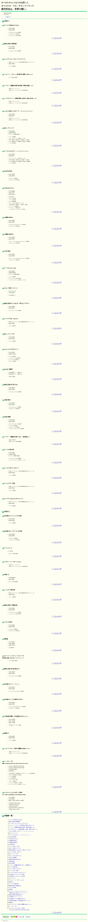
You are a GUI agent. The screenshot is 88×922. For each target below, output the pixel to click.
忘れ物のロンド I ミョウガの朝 (16, 874)
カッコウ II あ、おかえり (15, 852)
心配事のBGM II (13, 842)
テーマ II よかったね (14, 846)
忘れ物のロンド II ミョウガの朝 (17, 876)
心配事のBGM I (13, 840)
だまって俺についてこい (15, 848)
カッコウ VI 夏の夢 (13, 884)
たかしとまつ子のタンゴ (15, 855)
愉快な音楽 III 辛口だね (15, 859)
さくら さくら (12, 878)
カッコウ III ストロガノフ (15, 868)
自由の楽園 (12, 863)
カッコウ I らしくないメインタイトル (18, 823)
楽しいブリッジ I (13, 833)
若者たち (11, 882)
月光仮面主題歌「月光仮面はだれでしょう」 (20, 900)
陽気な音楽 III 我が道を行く (16, 895)
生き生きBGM (12, 837)
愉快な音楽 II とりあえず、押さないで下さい (20, 850)
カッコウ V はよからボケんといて (17, 872)
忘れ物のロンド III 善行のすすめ (17, 898)
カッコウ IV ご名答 (13, 870)
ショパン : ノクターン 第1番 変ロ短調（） (22, 825)
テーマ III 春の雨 (13, 867)
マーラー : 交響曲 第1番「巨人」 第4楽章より (20, 865)
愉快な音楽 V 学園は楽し (15, 885)
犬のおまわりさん (13, 838)
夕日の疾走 (12, 844)
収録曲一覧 (8, 17)
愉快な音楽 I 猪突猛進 (14, 821)
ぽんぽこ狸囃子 (13, 857)
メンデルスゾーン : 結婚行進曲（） (23, 829)
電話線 (10, 889)
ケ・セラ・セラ (13, 906)
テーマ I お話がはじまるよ (15, 819)
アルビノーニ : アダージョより (16, 880)
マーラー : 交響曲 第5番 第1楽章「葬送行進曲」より (22, 827)
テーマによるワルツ (20, 835)
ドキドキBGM (12, 887)
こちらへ (7, 920)
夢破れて (11, 902)
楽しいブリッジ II (13, 853)
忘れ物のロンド (16, 896)
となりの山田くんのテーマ (21, 831)
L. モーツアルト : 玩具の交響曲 (20, 904)
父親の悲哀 (12, 861)
